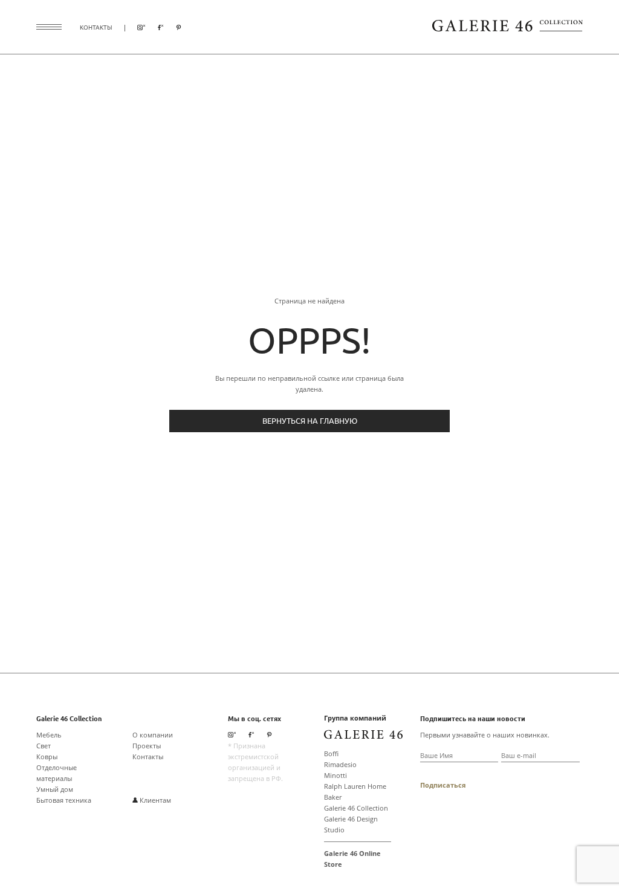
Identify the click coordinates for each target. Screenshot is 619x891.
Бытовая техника (63, 800)
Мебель (49, 734)
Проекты (146, 745)
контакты (96, 26)
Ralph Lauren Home (355, 786)
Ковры (46, 756)
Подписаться (443, 784)
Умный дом (54, 789)
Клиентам (154, 800)
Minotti (335, 775)
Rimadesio (340, 764)
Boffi (331, 753)
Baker (333, 797)
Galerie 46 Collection (356, 807)
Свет (43, 745)
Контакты (147, 756)
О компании (152, 734)
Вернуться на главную (309, 420)
